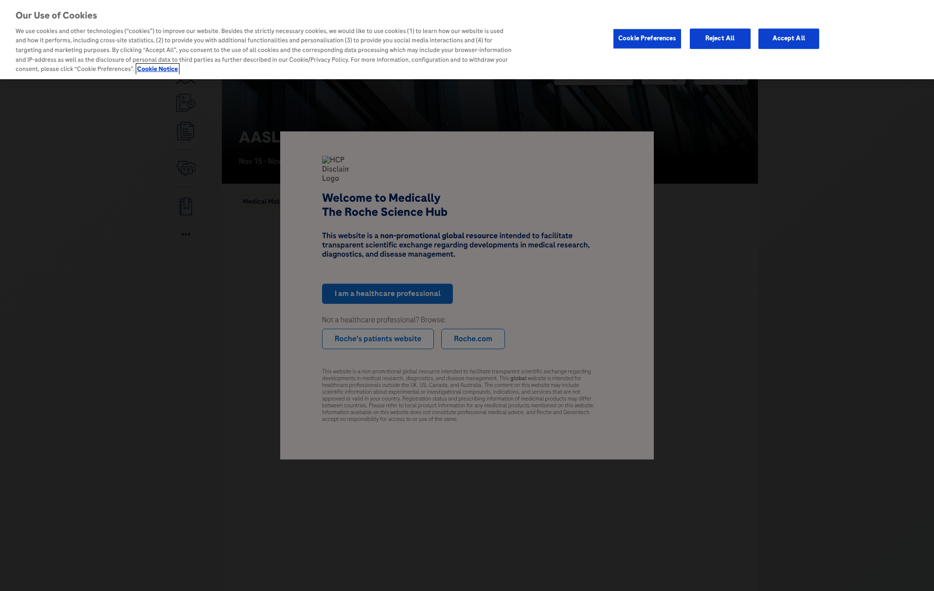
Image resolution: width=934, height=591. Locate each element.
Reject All (720, 38)
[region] (467, 39)
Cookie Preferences (647, 38)
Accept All (788, 38)
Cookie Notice (157, 69)
